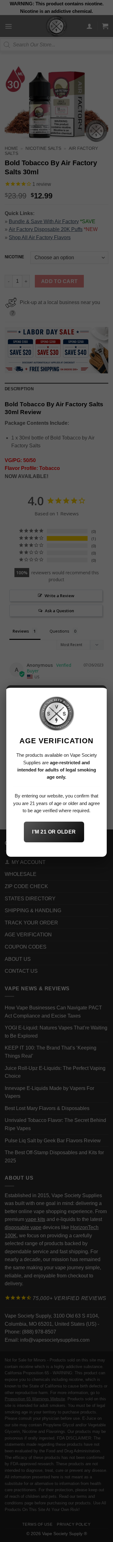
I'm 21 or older (54, 831)
